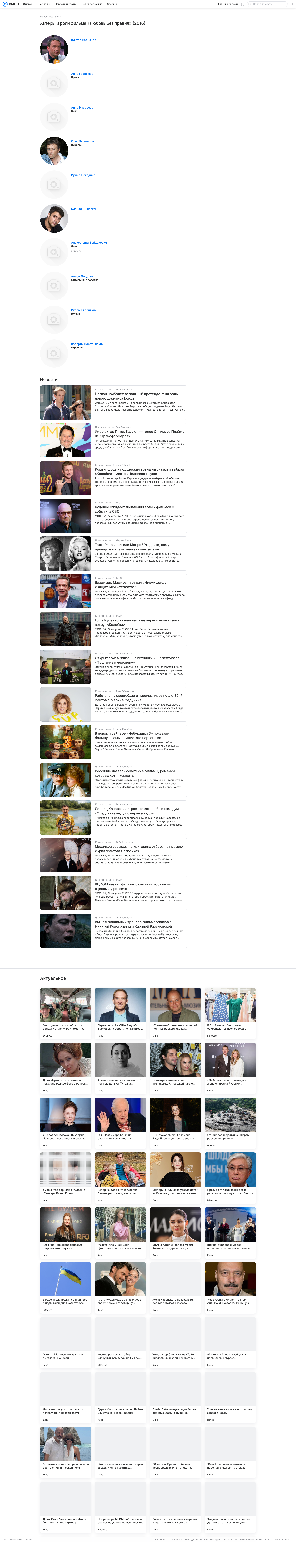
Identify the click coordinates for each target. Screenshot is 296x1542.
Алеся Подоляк (82, 276)
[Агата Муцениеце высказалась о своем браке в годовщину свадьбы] (120, 1288)
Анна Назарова (82, 107)
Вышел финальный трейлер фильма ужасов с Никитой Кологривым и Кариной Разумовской (133, 924)
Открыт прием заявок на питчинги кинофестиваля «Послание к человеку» (137, 660)
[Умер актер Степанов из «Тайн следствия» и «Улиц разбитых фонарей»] (175, 1342)
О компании (16, 1539)
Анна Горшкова (82, 73)
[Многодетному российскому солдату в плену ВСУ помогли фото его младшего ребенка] (65, 1013)
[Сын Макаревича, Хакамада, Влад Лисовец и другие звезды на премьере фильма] (175, 1123)
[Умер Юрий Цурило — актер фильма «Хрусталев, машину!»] (230, 1288)
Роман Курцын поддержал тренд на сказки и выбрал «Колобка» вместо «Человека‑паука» (139, 471)
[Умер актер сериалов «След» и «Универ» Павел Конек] (65, 1178)
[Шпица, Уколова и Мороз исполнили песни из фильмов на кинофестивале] (230, 1233)
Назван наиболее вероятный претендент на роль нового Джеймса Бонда (136, 396)
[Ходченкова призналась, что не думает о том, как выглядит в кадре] (230, 1507)
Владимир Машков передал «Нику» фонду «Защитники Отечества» (130, 584)
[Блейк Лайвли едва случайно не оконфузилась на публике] (175, 1397)
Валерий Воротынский (87, 344)
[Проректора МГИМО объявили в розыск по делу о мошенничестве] (120, 1507)
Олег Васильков (82, 141)
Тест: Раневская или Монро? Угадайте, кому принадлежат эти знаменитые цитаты (132, 547)
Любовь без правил (51, 16)
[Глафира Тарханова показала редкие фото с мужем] (65, 1233)
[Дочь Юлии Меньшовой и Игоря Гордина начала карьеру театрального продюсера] (65, 1507)
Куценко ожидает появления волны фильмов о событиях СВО (134, 509)
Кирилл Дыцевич (83, 209)
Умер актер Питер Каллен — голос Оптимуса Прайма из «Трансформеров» (139, 434)
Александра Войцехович (89, 242)
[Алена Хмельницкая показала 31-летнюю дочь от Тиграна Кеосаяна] (120, 1068)
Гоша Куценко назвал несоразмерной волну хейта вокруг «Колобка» (137, 622)
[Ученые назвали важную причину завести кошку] (230, 1397)
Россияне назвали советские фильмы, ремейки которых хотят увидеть (135, 773)
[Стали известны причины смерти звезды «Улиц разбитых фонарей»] (120, 1452)
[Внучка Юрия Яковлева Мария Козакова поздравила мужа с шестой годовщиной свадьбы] (175, 1233)
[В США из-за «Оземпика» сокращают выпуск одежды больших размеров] (230, 1013)
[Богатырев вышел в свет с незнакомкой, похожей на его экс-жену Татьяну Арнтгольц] (175, 1068)
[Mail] (5, 4)
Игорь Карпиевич (84, 310)
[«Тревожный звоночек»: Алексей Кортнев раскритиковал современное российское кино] (175, 1013)
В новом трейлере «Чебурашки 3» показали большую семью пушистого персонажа (132, 735)
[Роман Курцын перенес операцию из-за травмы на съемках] (175, 1507)
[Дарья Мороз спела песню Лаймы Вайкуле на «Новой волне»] (120, 1397)
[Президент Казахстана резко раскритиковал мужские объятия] (230, 1178)
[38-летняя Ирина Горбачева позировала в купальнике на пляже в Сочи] (175, 1452)
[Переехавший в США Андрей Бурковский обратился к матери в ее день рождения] (120, 1013)
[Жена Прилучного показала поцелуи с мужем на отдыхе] (230, 1452)
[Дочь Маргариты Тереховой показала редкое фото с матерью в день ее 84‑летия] (65, 1068)
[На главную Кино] (13, 4)
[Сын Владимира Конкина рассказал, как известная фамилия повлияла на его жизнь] (120, 1123)
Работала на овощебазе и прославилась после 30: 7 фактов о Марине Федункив (139, 698)
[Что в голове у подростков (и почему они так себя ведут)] (65, 1397)
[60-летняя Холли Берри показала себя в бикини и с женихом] (65, 1452)
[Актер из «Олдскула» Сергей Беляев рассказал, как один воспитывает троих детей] (120, 1178)
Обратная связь (282, 1539)
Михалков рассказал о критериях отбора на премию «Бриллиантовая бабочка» (139, 848)
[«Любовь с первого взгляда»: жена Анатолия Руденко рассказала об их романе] (230, 1068)
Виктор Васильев (83, 40)
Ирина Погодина (83, 175)
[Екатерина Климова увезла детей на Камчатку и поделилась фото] (175, 1178)
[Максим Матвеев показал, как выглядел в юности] (65, 1342)
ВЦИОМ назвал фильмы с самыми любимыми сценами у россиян (133, 886)
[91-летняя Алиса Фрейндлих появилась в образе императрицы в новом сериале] (230, 1342)
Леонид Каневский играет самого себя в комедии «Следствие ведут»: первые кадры (137, 811)
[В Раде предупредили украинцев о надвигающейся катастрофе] (65, 1288)
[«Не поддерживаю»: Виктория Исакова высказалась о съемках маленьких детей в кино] (65, 1123)
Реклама (29, 1539)
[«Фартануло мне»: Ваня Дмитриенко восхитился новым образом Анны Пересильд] (120, 1233)
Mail (5, 1539)
